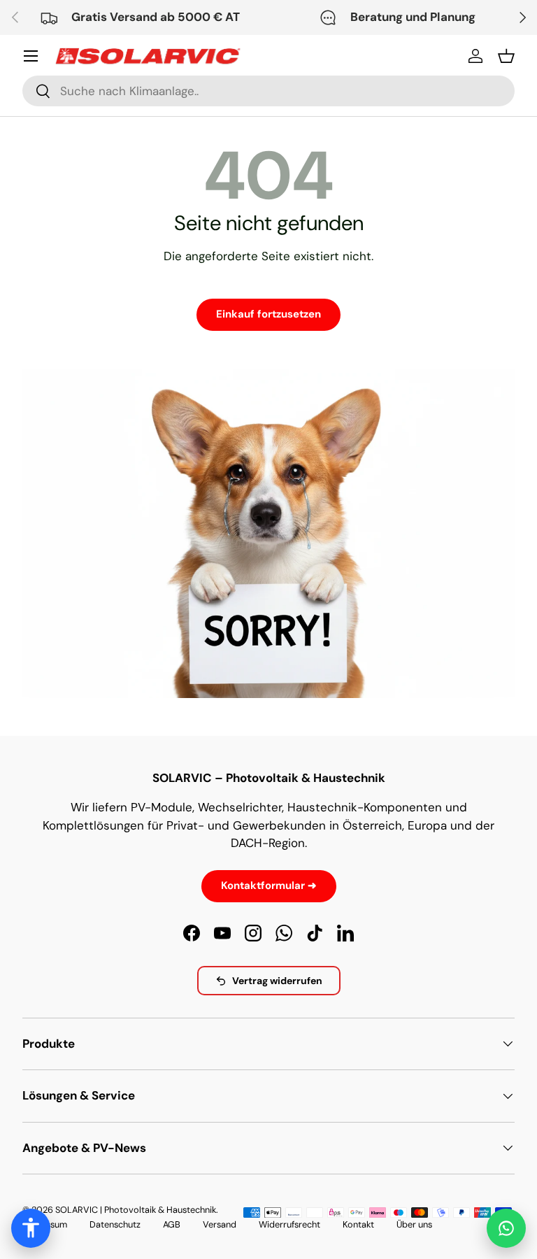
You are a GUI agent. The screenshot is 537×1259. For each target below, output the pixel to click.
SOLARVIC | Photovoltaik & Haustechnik (135, 1210)
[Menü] (30, 56)
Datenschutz (115, 1224)
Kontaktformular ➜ (269, 885)
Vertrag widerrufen (277, 980)
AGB (171, 1224)
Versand (219, 1224)
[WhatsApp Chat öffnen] (506, 1228)
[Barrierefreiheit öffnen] (30, 1228)
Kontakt (358, 1224)
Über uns (414, 1224)
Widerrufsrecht (289, 1224)
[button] (506, 56)
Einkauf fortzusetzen (268, 314)
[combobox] (268, 91)
